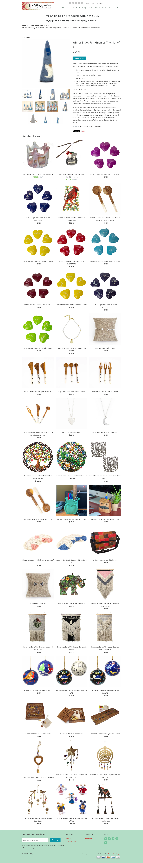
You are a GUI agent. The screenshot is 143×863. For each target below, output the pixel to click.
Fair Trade (94, 8)
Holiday (82, 126)
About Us (106, 8)
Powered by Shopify (114, 854)
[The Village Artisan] (38, 6)
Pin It (83, 131)
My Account (90, 3)
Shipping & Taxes (71, 841)
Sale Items (75, 8)
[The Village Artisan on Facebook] (70, 3)
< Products (26, 37)
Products (63, 8)
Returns (68, 838)
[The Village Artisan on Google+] (73, 3)
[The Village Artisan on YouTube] (76, 3)
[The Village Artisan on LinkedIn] (82, 3)
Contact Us (88, 838)
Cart (117, 7)
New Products (90, 126)
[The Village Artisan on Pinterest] (79, 3)
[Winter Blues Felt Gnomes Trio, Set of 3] (46, 63)
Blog (84, 8)
